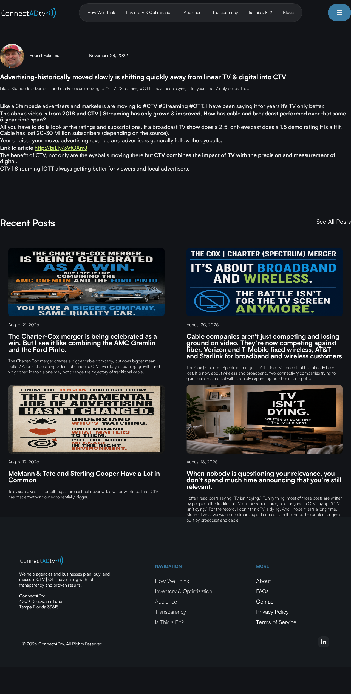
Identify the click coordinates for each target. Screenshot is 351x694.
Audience (192, 12)
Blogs (288, 12)
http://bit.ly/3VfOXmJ (61, 147)
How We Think (101, 12)
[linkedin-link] (323, 641)
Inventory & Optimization (149, 12)
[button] (339, 12)
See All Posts (333, 221)
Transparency (225, 12)
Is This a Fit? (260, 12)
